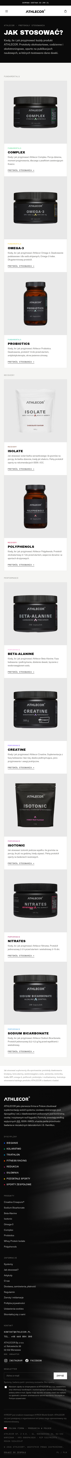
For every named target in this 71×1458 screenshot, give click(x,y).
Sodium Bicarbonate (14, 1208)
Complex (8, 1230)
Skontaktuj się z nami (14, 1314)
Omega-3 (8, 1224)
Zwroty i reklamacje (14, 1297)
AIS (18, 1121)
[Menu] (6, 11)
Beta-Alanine (10, 1213)
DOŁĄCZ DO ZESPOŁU (15, 1452)
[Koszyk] (65, 11)
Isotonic (8, 1219)
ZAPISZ (60, 1376)
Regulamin (9, 1292)
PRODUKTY (9, 1196)
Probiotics (9, 1235)
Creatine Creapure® (14, 1202)
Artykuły (8, 1275)
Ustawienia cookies (14, 1309)
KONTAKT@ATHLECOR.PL (17, 1332)
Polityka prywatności (14, 1303)
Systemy (8, 1264)
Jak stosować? (11, 1270)
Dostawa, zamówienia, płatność (20, 1286)
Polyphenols (10, 1247)
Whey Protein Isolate (14, 1241)
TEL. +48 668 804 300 (18, 1336)
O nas (7, 1281)
